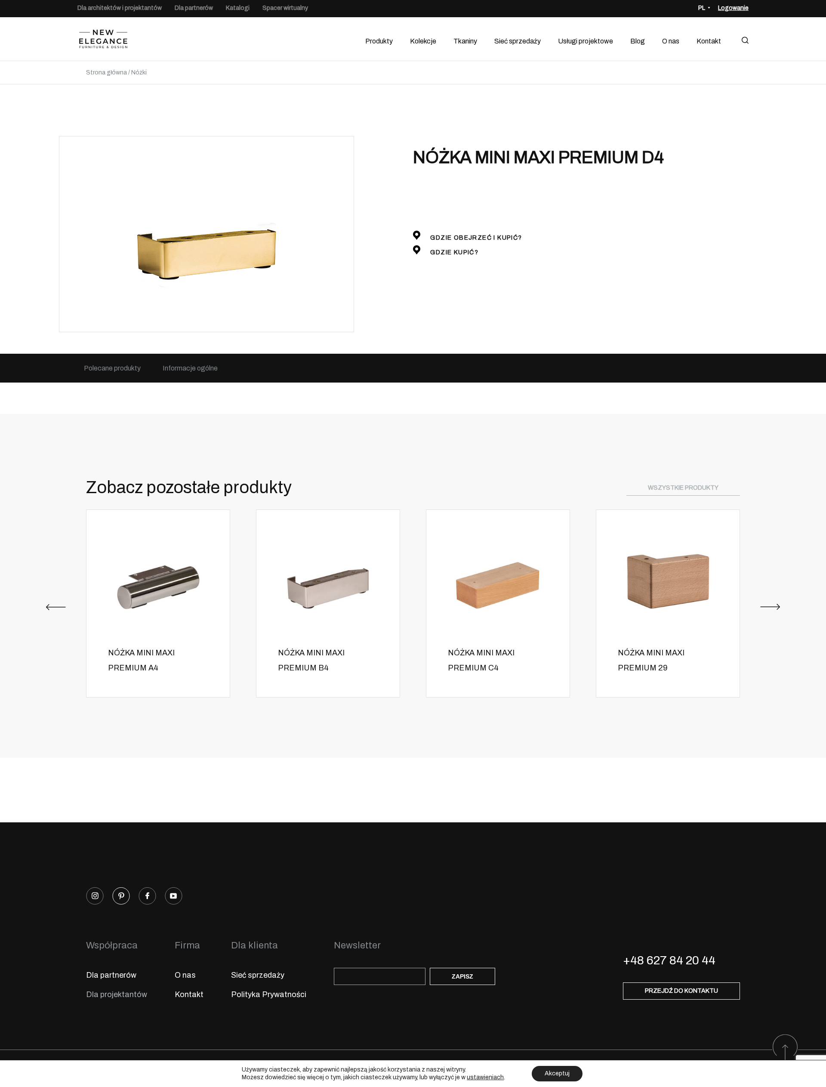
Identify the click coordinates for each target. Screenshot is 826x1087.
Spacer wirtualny (285, 8)
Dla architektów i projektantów (119, 8)
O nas (670, 41)
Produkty (379, 41)
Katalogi (238, 8)
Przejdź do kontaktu (681, 991)
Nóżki (139, 72)
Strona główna (106, 72)
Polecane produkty (112, 368)
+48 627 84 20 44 (669, 960)
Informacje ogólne (190, 368)
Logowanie (733, 8)
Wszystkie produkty (683, 488)
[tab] (112, 368)
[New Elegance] (103, 41)
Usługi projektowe (585, 41)
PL (701, 8)
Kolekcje (423, 41)
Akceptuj (557, 1073)
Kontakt (709, 41)
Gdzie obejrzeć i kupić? (475, 238)
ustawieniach (485, 1077)
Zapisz (462, 976)
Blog (637, 41)
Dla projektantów (116, 994)
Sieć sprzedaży (517, 41)
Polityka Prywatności (268, 994)
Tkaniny (465, 41)
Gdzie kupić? (453, 252)
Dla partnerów (194, 8)
